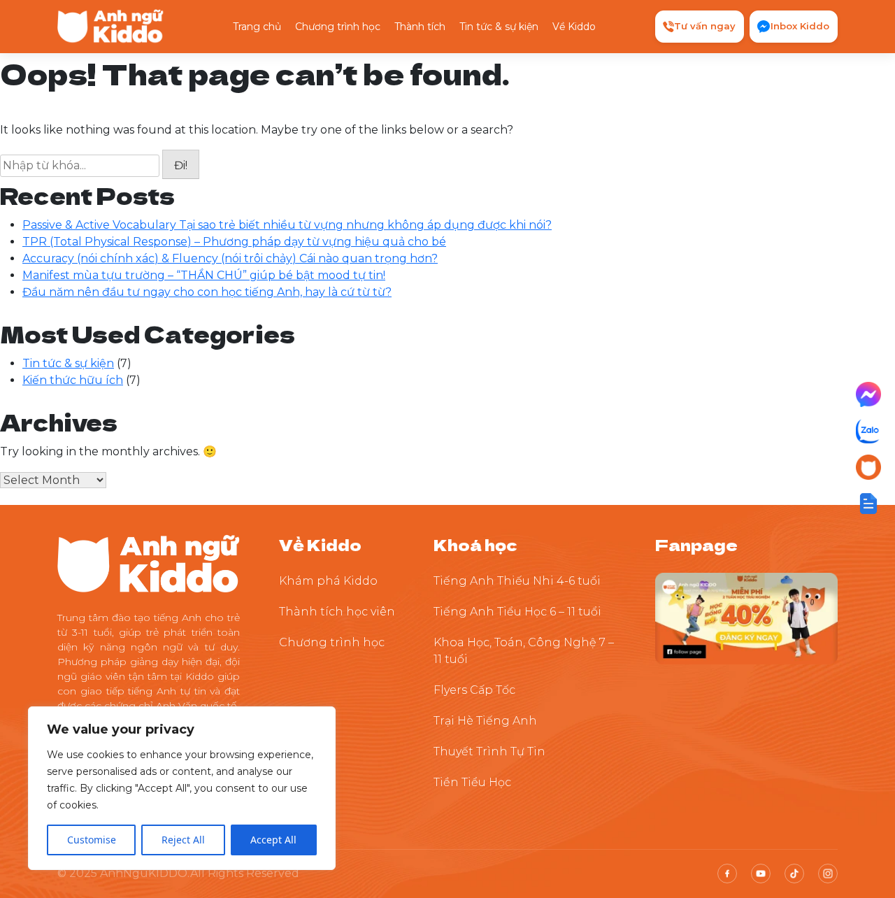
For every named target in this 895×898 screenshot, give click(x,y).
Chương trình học (337, 26)
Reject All (183, 839)
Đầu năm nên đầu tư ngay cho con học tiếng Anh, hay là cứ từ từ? (207, 292)
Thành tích (419, 26)
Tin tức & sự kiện (498, 26)
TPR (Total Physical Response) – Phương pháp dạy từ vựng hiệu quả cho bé (234, 241)
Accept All (273, 839)
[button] (868, 503)
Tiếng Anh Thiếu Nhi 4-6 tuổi (517, 580)
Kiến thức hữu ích (72, 380)
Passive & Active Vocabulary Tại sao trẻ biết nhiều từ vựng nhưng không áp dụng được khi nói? (287, 224)
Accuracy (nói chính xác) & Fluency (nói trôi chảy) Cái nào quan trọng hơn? (230, 258)
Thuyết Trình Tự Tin (489, 751)
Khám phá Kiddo (328, 580)
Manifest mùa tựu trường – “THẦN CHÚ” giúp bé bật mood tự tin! (203, 275)
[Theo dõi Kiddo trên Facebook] (746, 618)
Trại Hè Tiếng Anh (485, 720)
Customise (91, 839)
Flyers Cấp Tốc (474, 690)
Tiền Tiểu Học (472, 782)
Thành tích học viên (337, 611)
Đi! (180, 165)
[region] (182, 788)
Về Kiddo (574, 26)
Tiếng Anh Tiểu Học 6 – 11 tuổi (517, 611)
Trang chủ (257, 26)
